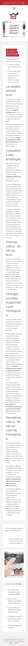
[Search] (23, 3)
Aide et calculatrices (12, 55)
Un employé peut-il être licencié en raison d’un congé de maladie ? (15, 541)
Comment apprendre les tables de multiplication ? (13, 529)
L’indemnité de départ (15, 411)
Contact (16, 643)
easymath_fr (11, 49)
